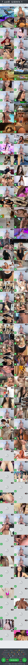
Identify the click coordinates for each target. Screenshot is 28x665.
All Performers (20, 663)
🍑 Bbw (15, 654)
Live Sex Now (14, 660)
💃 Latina (15, 650)
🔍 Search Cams (20, 661)
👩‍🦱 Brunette (4, 654)
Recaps (16, 663)
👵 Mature (13, 652)
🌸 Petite (20, 654)
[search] (24, 660)
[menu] (3, 660)
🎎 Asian (6, 650)
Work (13, 663)
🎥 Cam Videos (7, 661)
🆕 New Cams (15, 655)
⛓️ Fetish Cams (22, 657)
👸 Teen (18, 652)
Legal (24, 663)
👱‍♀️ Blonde (23, 652)
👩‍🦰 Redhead (10, 654)
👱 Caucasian (21, 650)
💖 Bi (10, 655)
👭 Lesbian (6, 655)
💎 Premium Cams (14, 657)
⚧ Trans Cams (6, 657)
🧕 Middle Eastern (6, 652)
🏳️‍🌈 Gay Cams (21, 655)
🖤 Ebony (11, 650)
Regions (10, 663)
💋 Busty (24, 654)
